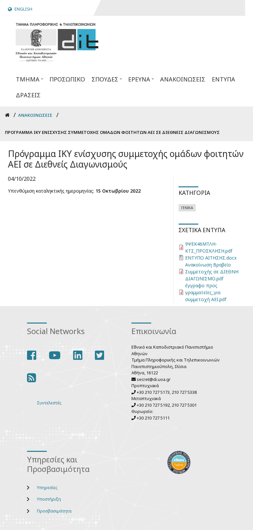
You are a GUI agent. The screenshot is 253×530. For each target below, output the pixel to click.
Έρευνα (137, 81)
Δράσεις (28, 95)
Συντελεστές (49, 403)
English (23, 9)
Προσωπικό (67, 79)
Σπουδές (103, 81)
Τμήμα (26, 81)
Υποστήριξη (49, 499)
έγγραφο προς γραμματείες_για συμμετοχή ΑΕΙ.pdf (205, 292)
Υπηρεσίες (47, 487)
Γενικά (187, 207)
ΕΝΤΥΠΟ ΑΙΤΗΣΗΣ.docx (211, 258)
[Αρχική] (57, 41)
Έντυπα (223, 79)
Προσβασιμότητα (54, 511)
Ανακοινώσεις (182, 79)
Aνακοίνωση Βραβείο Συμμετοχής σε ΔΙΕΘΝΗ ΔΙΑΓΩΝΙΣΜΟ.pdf (212, 272)
